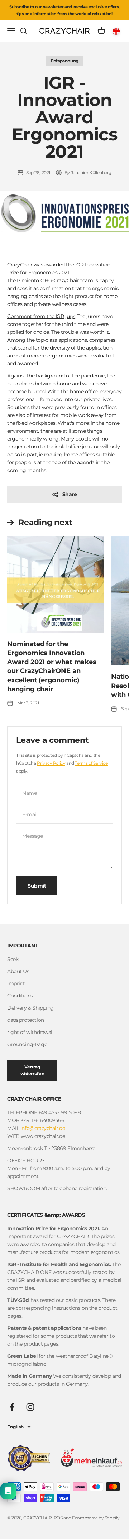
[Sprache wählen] (117, 31)
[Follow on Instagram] (30, 1407)
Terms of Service (91, 763)
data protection (25, 1020)
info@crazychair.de (42, 1128)
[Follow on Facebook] (12, 1407)
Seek (12, 959)
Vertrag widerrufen (32, 1070)
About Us (18, 971)
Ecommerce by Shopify (96, 1517)
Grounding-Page (27, 1044)
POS (58, 1517)
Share (69, 494)
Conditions (20, 995)
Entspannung (64, 60)
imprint (16, 983)
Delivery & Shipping (30, 1008)
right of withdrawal (29, 1032)
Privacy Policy (51, 763)
